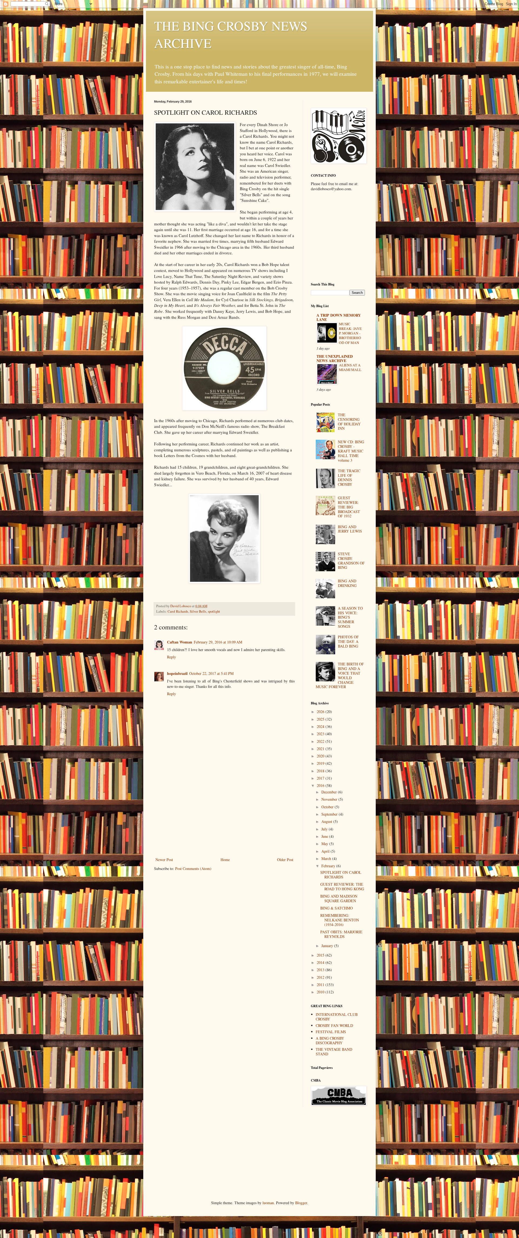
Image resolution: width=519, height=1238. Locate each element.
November (329, 799)
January (327, 945)
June (325, 836)
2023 (321, 733)
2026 (321, 711)
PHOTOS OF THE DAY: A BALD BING (348, 641)
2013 (321, 969)
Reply (171, 656)
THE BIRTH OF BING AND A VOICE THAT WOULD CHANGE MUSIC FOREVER (340, 675)
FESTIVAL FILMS (331, 1031)
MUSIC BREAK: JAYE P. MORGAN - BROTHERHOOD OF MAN (350, 333)
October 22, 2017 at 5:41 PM (211, 673)
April (326, 851)
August (327, 821)
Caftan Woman (179, 642)
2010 (321, 991)
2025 (321, 719)
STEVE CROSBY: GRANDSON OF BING (351, 560)
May (325, 843)
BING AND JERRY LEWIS (350, 529)
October (328, 806)
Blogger (301, 1202)
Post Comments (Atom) (193, 868)
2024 (321, 726)
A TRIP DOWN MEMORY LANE (339, 317)
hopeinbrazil (177, 673)
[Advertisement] (224, 815)
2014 (321, 962)
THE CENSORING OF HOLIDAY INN (349, 421)
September (330, 814)
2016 (321, 785)
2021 (321, 748)
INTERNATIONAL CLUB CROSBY (337, 1017)
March (326, 858)
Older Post (285, 859)
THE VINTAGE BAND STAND (334, 1051)
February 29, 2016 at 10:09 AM (218, 642)
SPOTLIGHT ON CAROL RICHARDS (340, 874)
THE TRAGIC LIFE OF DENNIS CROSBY (349, 477)
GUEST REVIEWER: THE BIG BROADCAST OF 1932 (349, 506)
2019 (321, 763)
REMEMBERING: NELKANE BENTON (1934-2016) (339, 920)
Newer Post (164, 859)
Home (225, 859)
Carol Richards (178, 611)
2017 (321, 778)
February (328, 865)
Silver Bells (198, 611)
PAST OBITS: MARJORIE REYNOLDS (341, 934)
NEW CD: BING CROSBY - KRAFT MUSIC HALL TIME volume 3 (351, 450)
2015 (321, 955)
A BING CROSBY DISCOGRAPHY (330, 1040)
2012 (321, 977)
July (325, 829)
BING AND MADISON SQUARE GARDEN (338, 898)
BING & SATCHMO (336, 908)
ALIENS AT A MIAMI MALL (350, 367)
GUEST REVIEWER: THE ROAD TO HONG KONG (342, 886)
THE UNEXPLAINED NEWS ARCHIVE (335, 358)
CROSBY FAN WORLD (334, 1025)
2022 (321, 741)
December (329, 791)
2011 (321, 984)
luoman (268, 1202)
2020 (321, 755)
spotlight (214, 611)
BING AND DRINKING (347, 583)
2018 (321, 770)
